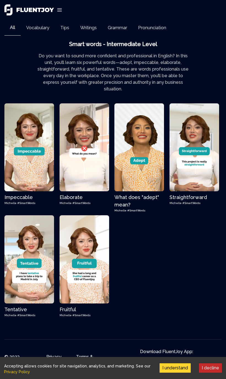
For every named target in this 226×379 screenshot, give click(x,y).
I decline (210, 367)
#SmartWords (26, 203)
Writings (88, 27)
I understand (175, 367)
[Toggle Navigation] (59, 9)
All (12, 27)
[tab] (12, 28)
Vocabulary (37, 27)
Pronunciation (152, 27)
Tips (64, 27)
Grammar (117, 27)
